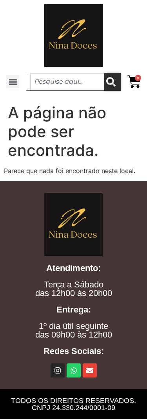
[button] (12, 81)
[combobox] (67, 81)
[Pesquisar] (112, 81)
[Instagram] (58, 370)
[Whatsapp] (74, 370)
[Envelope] (90, 370)
